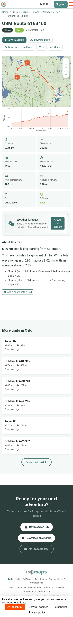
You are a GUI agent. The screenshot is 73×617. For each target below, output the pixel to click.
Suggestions (20, 587)
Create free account (57, 223)
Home (5, 12)
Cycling (52, 579)
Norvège (47, 12)
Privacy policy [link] (37, 612)
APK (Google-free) (39, 548)
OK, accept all (15, 607)
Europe (35, 12)
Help (10, 587)
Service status (45, 591)
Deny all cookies (38, 607)
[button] (55, 98)
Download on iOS (39, 526)
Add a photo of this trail (19, 292)
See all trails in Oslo (36, 462)
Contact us (48, 587)
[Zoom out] (65, 67)
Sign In (44, 4)
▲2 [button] (17, 77)
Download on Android (39, 537)
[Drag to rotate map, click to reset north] (65, 74)
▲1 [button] (27, 62)
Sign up (60, 4)
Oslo (58, 12)
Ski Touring (28, 579)
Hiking (24, 12)
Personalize (60, 607)
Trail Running (41, 579)
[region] (36, 81)
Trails (15, 12)
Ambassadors (34, 587)
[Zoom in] (65, 61)
